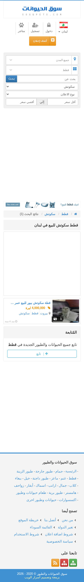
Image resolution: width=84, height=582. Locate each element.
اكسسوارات (67, 500)
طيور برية (56, 493)
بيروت (44, 313)
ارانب (52, 485)
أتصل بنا (50, 520)
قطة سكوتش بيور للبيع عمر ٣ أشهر (30, 303)
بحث (11, 78)
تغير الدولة (65, 527)
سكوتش (24, 313)
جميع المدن (62, 60)
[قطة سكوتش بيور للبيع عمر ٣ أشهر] (65, 311)
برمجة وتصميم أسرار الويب (42, 577)
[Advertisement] (42, 154)
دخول (49, 31)
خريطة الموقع (28, 520)
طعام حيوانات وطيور (31, 493)
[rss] (55, 563)
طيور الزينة (25, 471)
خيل (27, 478)
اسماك (41, 485)
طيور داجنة (40, 478)
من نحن (67, 520)
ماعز (54, 478)
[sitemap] (73, 563)
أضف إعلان (40, 40)
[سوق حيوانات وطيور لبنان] (75, 214)
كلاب (72, 485)
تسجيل (35, 31)
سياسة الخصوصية (59, 541)
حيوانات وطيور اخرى (41, 500)
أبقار (30, 485)
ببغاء (18, 478)
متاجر (21, 31)
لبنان (64, 31)
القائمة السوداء (41, 527)
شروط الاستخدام (26, 534)
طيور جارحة (44, 471)
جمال (63, 485)
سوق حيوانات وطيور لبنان (42, 9)
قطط (66, 70)
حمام (59, 471)
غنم (63, 478)
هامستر (70, 493)
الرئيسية (71, 471)
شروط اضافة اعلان (59, 534)
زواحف (19, 485)
